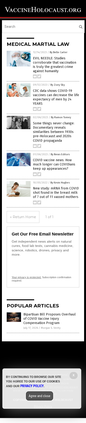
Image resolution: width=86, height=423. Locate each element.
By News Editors (60, 154)
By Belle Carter (58, 52)
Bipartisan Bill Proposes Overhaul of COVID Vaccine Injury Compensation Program (49, 318)
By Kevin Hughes (60, 182)
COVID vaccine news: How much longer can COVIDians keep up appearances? (54, 164)
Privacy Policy (32, 386)
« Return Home (23, 217)
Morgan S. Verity (50, 327)
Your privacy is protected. (26, 277)
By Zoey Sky (57, 84)
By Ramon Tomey (61, 117)
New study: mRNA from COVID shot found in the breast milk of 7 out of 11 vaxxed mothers (56, 192)
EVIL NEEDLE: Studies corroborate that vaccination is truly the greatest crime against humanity (54, 64)
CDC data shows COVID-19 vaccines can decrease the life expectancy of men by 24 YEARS (56, 97)
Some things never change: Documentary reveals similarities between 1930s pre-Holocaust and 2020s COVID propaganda (53, 132)
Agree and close (39, 396)
